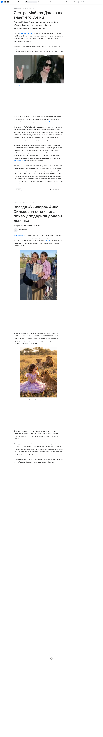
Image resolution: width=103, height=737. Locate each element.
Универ (48, 240)
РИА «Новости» (19, 160)
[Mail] (2, 2)
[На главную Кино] (6, 2)
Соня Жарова (23, 229)
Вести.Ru (48, 122)
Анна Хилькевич (19, 235)
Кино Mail (31, 8)
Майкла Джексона (25, 33)
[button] (38, 275)
